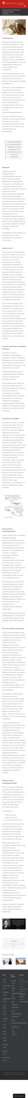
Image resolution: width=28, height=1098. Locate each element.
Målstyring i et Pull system (14, 1030)
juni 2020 (4, 1026)
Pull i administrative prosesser (14, 1014)
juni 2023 (4, 980)
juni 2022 (4, 1006)
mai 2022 (4, 1013)
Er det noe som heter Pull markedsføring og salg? (14, 989)
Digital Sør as (22, 1074)
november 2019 (5, 1059)
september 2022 (5, 1000)
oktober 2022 (5, 993)
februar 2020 (5, 1046)
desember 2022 (5, 987)
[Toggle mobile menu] (25, 6)
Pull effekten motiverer (14, 1004)
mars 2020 (5, 1039)
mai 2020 (4, 1033)
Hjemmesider (6, 1074)
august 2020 (5, 1020)
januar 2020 (5, 1052)
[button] (3, 961)
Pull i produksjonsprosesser (14, 1022)
